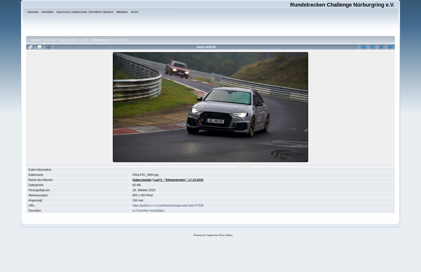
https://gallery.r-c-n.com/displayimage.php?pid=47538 (168, 205)
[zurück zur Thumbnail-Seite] (30, 47)
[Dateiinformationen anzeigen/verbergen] (39, 47)
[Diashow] (48, 47)
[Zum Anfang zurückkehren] (363, 47)
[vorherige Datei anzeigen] (372, 47)
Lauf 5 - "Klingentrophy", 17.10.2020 (104, 40)
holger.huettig (142, 180)
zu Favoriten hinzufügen (148, 210)
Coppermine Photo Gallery (219, 235)
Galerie (36, 40)
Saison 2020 (68, 40)
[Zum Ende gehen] (390, 47)
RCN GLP (50, 40)
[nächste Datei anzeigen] (381, 47)
